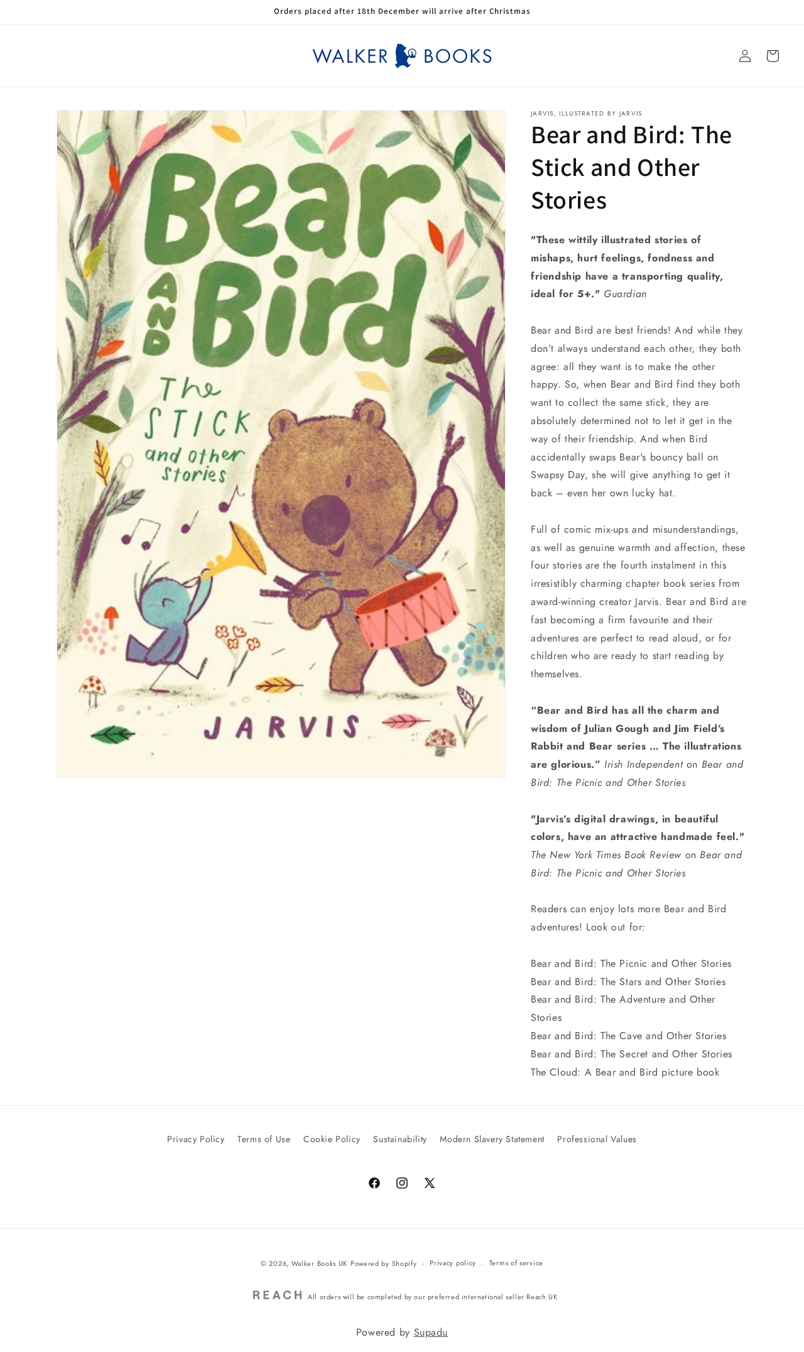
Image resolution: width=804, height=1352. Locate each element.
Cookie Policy (332, 1139)
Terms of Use (263, 1139)
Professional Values (596, 1139)
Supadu (431, 1332)
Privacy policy (453, 1263)
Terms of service (516, 1263)
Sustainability (399, 1139)
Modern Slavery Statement (492, 1139)
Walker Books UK (319, 1263)
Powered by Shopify (383, 1263)
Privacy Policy (195, 1139)
